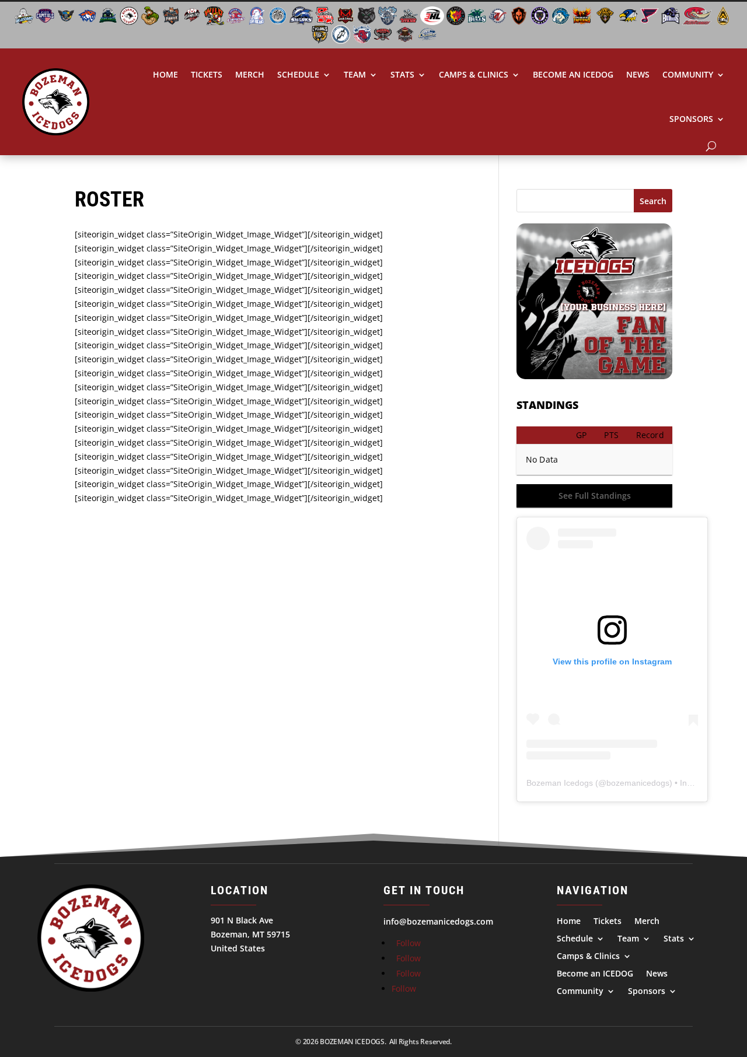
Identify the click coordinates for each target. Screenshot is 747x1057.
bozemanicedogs (637, 783)
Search (653, 200)
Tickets (206, 74)
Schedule (298, 74)
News (638, 74)
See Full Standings (594, 495)
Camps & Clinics (473, 74)
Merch (249, 74)
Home (165, 74)
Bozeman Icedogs (559, 783)
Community (687, 74)
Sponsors (691, 118)
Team (355, 74)
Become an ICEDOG (573, 74)
